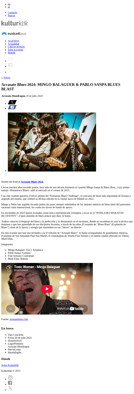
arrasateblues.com (19, 319)
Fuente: (5, 319)
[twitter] (10, 389)
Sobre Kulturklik (10, 365)
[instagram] (10, 379)
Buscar (11, 15)
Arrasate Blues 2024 (32, 181)
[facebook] (10, 384)
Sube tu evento (15, 49)
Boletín (11, 52)
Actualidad (13, 43)
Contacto (12, 12)
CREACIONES (16, 46)
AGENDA (13, 40)
